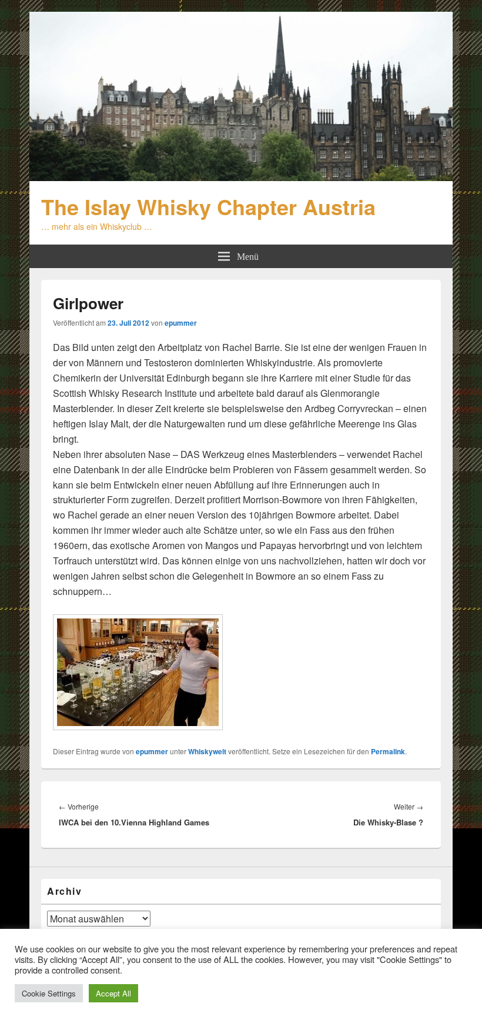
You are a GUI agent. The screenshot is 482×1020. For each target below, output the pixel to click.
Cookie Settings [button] (49, 993)
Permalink (388, 751)
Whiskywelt (207, 751)
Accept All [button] (113, 993)
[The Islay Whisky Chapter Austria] (241, 177)
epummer (181, 322)
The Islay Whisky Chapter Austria (208, 206)
